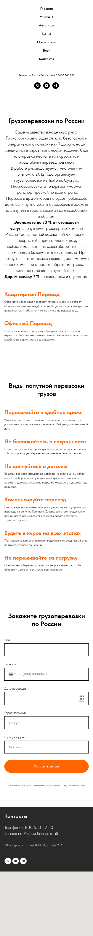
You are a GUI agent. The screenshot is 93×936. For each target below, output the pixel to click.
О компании (46, 42)
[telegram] (23, 861)
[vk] (15, 861)
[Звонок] (37, 85)
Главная (46, 8)
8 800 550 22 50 (37, 827)
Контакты (46, 59)
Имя (7, 640)
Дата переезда (15, 688)
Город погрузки (15, 713)
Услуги (45, 17)
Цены (46, 34)
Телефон (10, 664)
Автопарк (46, 25)
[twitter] (8, 861)
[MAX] (46, 85)
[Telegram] (55, 85)
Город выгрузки (15, 737)
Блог (46, 50)
